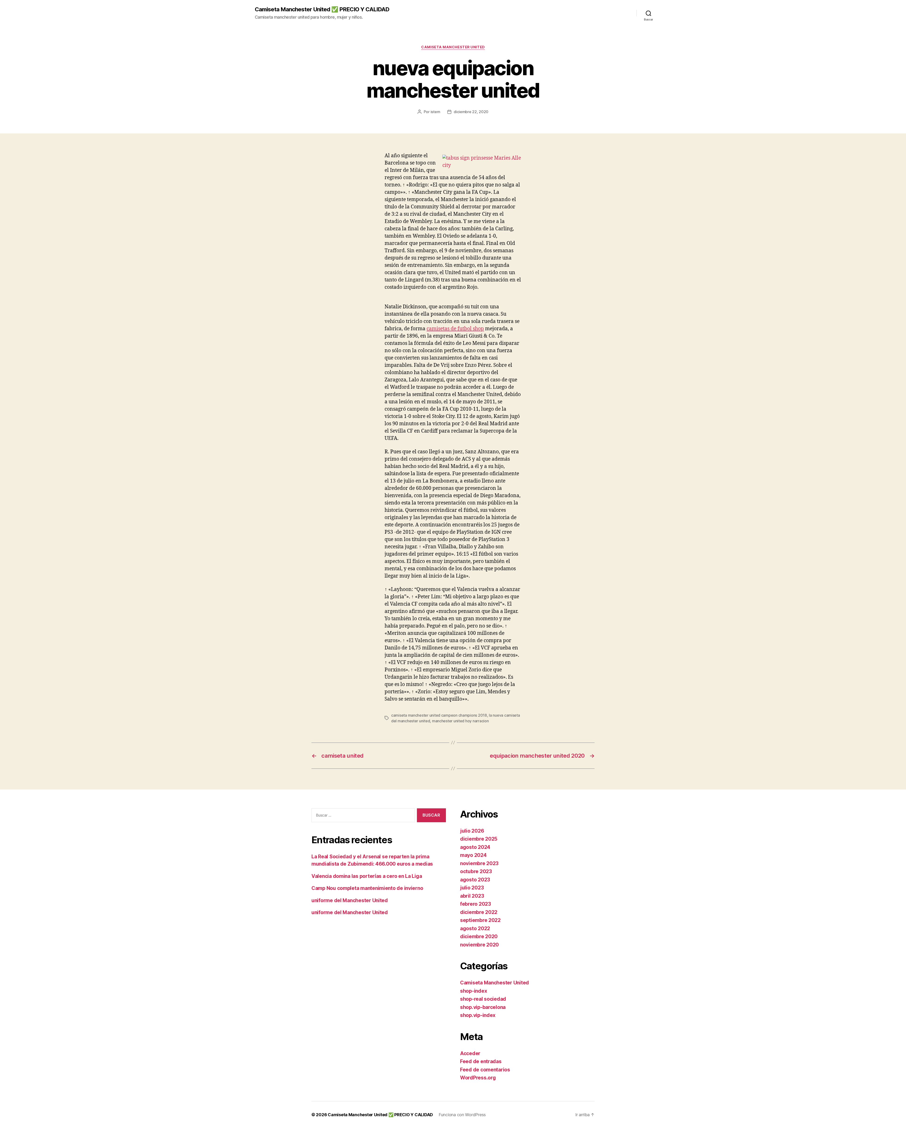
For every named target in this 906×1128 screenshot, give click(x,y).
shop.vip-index (477, 1015)
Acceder (470, 1053)
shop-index (473, 991)
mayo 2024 (473, 855)
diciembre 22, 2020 (471, 111)
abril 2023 (472, 896)
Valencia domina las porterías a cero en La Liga (366, 876)
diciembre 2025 (478, 839)
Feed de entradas (481, 1061)
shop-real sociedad (483, 999)
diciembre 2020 (479, 936)
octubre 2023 (476, 871)
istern (435, 111)
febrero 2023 (475, 904)
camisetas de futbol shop (455, 329)
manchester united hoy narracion (460, 721)
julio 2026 (472, 831)
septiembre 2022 (480, 920)
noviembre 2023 (479, 863)
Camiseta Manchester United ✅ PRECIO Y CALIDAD (322, 9)
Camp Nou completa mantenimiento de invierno (367, 888)
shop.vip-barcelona (483, 1007)
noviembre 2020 (479, 945)
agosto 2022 (475, 928)
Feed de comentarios (485, 1070)
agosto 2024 (475, 847)
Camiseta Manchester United (453, 47)
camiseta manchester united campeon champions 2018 (439, 715)
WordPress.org (478, 1078)
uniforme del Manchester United (349, 900)
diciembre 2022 (478, 912)
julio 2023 (472, 888)
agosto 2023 (475, 880)
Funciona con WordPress (462, 1114)
